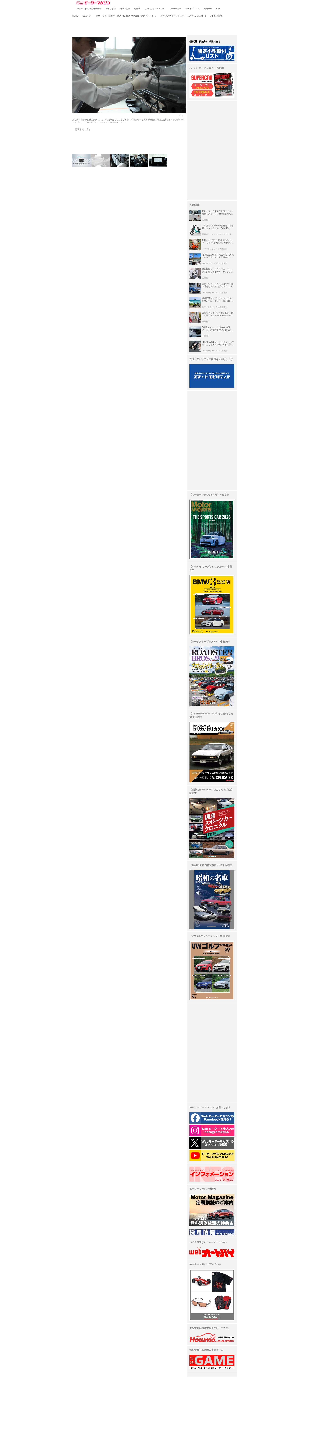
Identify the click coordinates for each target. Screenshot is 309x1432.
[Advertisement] (154, 25)
